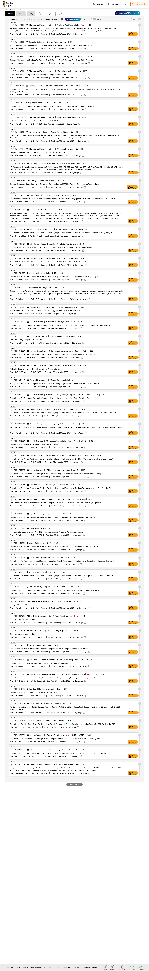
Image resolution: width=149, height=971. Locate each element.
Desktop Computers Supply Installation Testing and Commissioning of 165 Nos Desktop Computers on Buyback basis (54, 184)
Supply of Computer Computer (21, 605)
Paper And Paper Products (39, 601)
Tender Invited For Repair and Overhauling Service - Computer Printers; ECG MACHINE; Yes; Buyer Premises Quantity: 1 (56, 739)
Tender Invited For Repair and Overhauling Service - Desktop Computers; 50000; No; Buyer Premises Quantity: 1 (53, 106)
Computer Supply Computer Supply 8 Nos (26, 340)
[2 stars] (27, 19)
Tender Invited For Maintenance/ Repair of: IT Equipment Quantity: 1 (35, 444)
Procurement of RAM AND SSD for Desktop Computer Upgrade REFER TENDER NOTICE (45, 311)
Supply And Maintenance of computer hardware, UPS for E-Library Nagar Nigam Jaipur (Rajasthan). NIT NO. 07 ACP (54, 384)
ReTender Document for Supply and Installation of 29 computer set (35, 369)
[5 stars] (34, 19)
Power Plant (34, 195)
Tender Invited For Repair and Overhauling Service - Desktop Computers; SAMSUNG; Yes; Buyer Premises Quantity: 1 (55, 590)
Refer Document (21, 34)
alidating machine (52, 19)
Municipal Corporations (38, 336)
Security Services (35, 86)
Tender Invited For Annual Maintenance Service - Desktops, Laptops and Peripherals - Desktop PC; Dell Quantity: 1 (53, 354)
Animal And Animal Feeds (38, 132)
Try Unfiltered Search (73, 19)
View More (74, 784)
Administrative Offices (37, 750)
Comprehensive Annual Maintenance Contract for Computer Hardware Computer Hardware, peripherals (49, 649)
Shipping (32, 181)
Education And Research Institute (41, 25)
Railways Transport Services (40, 409)
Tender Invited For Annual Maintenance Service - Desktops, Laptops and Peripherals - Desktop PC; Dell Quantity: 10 (54, 517)
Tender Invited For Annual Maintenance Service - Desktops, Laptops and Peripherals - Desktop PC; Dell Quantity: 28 (54, 546)
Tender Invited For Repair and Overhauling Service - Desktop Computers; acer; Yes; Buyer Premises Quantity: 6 (52, 678)
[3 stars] (29, 19)
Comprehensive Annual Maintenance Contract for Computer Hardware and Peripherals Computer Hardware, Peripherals (55, 503)
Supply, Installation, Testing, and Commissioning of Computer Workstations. (38, 75)
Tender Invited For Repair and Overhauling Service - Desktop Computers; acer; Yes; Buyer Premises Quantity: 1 (52, 398)
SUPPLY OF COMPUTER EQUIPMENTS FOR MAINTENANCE (35, 121)
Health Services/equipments (40, 616)
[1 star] (25, 19)
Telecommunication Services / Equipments (45, 57)
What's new (114, 4)
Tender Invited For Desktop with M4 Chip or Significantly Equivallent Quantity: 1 (40, 663)
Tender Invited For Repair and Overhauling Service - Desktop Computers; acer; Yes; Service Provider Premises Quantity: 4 (56, 474)
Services (99, 4)
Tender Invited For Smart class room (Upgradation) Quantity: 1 (33, 692)
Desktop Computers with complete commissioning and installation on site (37, 152)
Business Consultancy (38, 351)
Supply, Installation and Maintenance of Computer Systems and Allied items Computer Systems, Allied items (51, 45)
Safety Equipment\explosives (40, 229)
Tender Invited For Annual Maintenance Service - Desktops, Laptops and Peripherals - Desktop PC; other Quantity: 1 (54, 277)
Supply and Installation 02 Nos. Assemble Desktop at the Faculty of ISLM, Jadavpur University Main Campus (51, 247)
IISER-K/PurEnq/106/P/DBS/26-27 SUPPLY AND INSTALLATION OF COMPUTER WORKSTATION (48, 262)
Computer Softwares (36, 42)
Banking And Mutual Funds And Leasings (45, 365)
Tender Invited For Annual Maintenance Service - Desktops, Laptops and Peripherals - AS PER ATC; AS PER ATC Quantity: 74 (58, 753)
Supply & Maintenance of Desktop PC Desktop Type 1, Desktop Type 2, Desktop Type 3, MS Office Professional (52, 60)
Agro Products (34, 485)
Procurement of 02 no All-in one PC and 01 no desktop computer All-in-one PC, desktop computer (47, 532)
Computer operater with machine (22, 619)
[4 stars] (32, 19)
